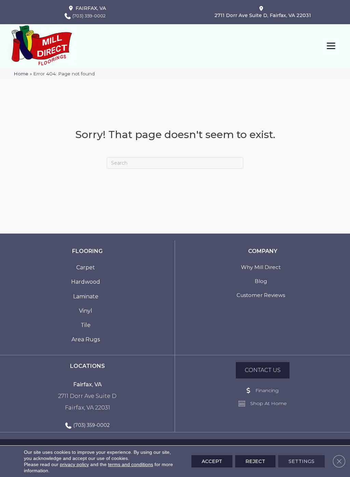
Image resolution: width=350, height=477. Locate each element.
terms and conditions (130, 464)
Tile (86, 325)
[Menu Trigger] (331, 46)
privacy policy (74, 464)
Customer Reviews (261, 295)
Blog (261, 281)
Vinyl (85, 311)
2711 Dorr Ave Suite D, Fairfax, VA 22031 (262, 15)
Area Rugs (85, 339)
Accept (212, 461)
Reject (255, 461)
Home (21, 73)
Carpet (85, 267)
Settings (301, 461)
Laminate (85, 296)
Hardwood (85, 282)
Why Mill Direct (261, 267)
